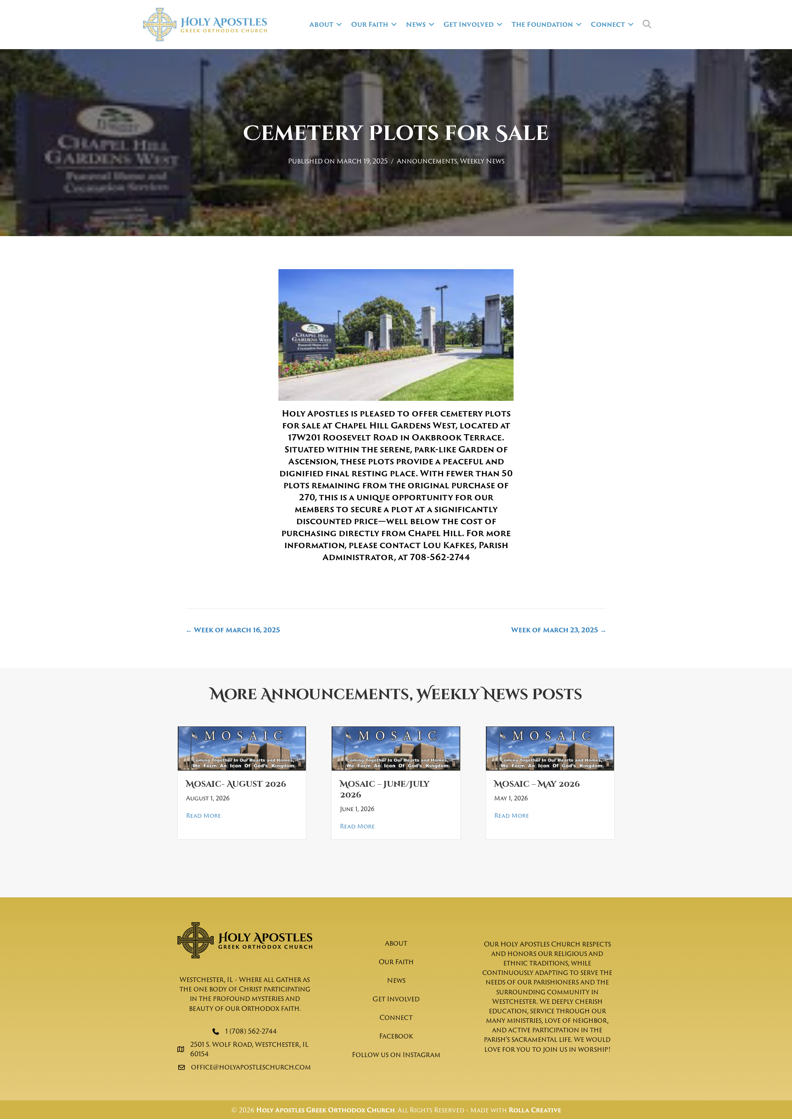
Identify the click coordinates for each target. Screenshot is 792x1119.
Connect (608, 24)
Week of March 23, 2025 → (558, 630)
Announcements (427, 161)
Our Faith (369, 24)
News (416, 24)
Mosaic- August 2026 (236, 784)
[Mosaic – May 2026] (550, 748)
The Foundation (542, 24)
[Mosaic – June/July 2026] (396, 748)
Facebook (396, 1036)
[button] (339, 24)
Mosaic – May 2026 (537, 784)
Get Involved (468, 24)
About (321, 24)
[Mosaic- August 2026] (242, 748)
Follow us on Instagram (396, 1055)
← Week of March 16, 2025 (233, 630)
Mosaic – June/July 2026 (384, 789)
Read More (203, 815)
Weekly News (482, 161)
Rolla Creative (535, 1110)
